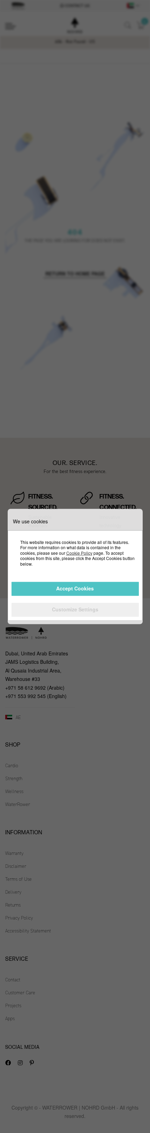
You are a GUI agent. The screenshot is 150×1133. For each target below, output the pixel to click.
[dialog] (75, 566)
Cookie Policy (79, 552)
